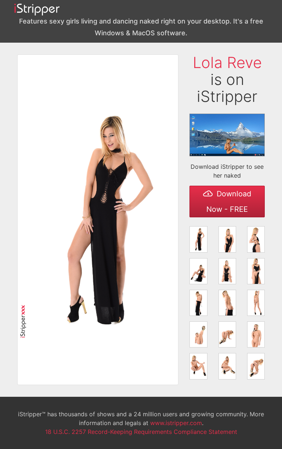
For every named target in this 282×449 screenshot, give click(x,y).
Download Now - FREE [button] (228, 201)
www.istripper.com (176, 423)
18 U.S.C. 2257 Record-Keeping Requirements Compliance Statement (141, 431)
